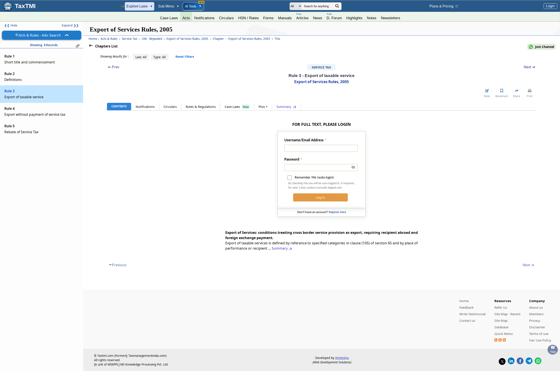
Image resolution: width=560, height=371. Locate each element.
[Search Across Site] (337, 7)
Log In (320, 197)
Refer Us (500, 307)
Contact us (467, 320)
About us (536, 307)
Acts (186, 18)
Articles (302, 16)
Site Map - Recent (507, 314)
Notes (371, 18)
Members (536, 314)
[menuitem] (169, 17)
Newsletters (390, 18)
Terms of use (538, 333)
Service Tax (129, 39)
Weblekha (342, 358)
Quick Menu (503, 333)
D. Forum (334, 16)
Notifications (204, 18)
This (277, 39)
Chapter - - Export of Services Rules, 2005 (241, 39)
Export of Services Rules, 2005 (187, 39)
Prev (113, 67)
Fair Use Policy (540, 340)
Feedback (466, 307)
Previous (117, 264)
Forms (268, 18)
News (317, 18)
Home (93, 39)
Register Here (337, 212)
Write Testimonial (472, 314)
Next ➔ (529, 67)
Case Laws (169, 18)
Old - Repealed (152, 39)
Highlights (354, 18)
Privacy (534, 320)
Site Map (501, 320)
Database (501, 327)
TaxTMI (25, 6)
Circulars (226, 18)
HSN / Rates (248, 18)
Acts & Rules (109, 39)
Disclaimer (537, 327)
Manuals (285, 18)
